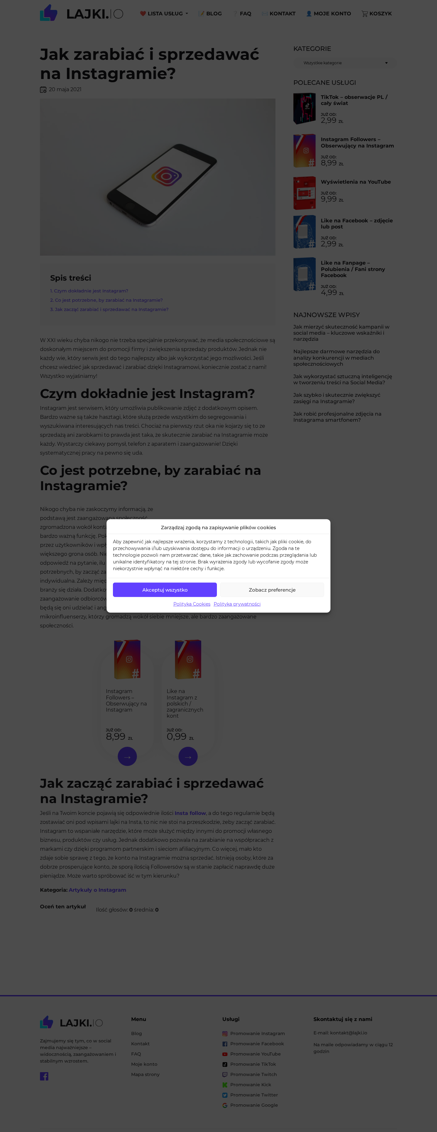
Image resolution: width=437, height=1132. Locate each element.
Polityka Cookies (192, 604)
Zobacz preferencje (272, 590)
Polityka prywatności (237, 604)
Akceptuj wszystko (165, 590)
